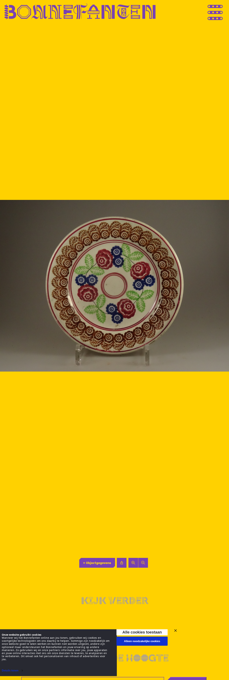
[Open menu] (222, 11)
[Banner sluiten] (175, 630)
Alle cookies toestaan (142, 632)
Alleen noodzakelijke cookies (142, 641)
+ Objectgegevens (97, 563)
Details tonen (10, 670)
